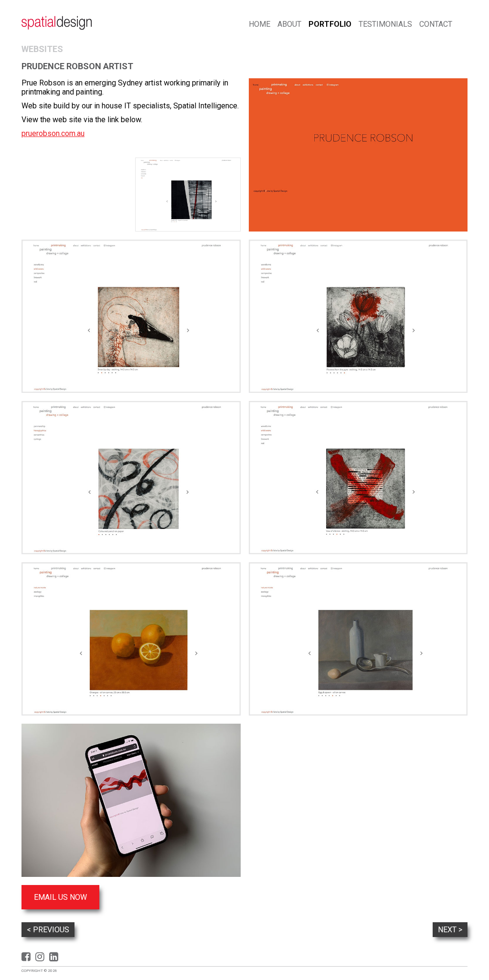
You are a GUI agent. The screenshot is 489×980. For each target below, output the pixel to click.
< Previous (48, 929)
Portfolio (329, 24)
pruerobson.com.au (53, 133)
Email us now (60, 897)
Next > (450, 929)
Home (259, 24)
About (289, 24)
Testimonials (385, 24)
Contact (435, 24)
